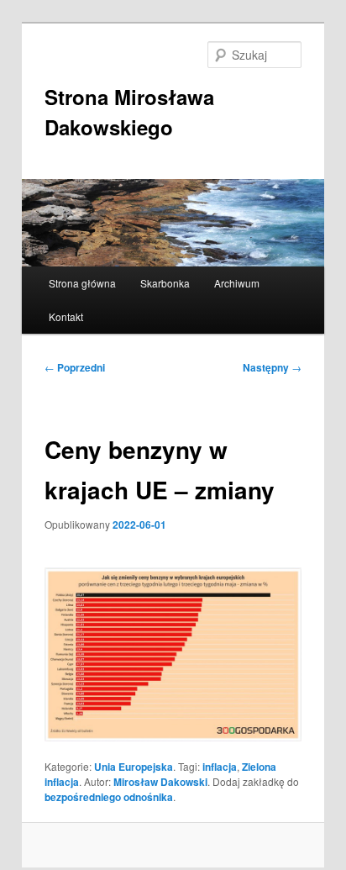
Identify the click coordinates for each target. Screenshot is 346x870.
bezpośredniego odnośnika (109, 796)
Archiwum (237, 283)
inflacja (219, 766)
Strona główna (82, 283)
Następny (272, 367)
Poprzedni (75, 367)
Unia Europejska (133, 766)
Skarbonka (165, 283)
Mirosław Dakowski (160, 781)
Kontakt (66, 316)
